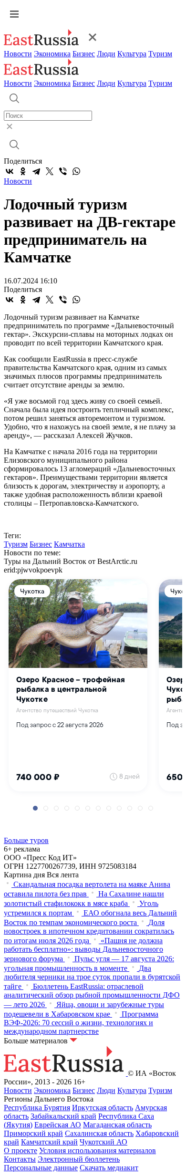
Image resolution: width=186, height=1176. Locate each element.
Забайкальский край (63, 1116)
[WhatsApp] (76, 171)
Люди (106, 54)
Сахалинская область (99, 1133)
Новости (18, 54)
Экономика (52, 54)
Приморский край (33, 1133)
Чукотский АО (103, 1142)
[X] (49, 171)
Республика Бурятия (37, 1107)
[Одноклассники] (23, 171)
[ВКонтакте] (9, 171)
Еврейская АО (57, 1125)
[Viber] (63, 171)
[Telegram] (36, 171)
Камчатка (69, 544)
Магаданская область (117, 1125)
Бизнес (83, 54)
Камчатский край (49, 1142)
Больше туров (26, 840)
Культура (131, 54)
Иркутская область (102, 1107)
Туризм (160, 54)
